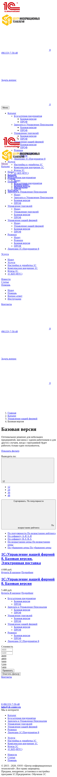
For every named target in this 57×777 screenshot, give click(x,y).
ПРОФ (24, 138)
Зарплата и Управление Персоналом (27, 191)
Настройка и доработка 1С (28, 164)
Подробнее (27, 572)
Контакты (13, 190)
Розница (12, 234)
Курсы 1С (19, 170)
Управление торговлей (20, 206)
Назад (11, 171)
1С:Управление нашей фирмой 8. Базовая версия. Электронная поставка (28, 558)
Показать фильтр (10, 451)
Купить (5, 572)
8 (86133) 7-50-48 (10, 704)
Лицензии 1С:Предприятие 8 (23, 248)
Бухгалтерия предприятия (22, 177)
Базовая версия (28, 144)
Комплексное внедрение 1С (29, 167)
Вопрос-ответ (15, 296)
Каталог (5, 166)
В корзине (15, 572)
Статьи (5, 282)
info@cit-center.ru (11, 707)
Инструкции (14, 298)
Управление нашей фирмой (22, 220)
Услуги (5, 254)
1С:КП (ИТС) (21, 173)
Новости (6, 279)
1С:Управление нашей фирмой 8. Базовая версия (28, 581)
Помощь (5, 285)
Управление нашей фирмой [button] (29, 141)
